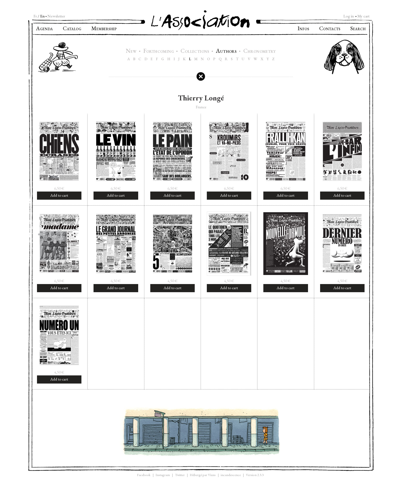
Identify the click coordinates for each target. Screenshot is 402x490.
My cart (363, 16)
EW (132, 51)
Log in (348, 16)
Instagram (163, 475)
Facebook (144, 475)
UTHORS (227, 51)
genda (44, 29)
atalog (72, 29)
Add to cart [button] (59, 195)
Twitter (180, 475)
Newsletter (56, 16)
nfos (303, 29)
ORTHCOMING (159, 51)
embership (104, 29)
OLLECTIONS (195, 51)
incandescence (231, 475)
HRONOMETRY (259, 51)
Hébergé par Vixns (203, 475)
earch (357, 29)
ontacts (329, 29)
